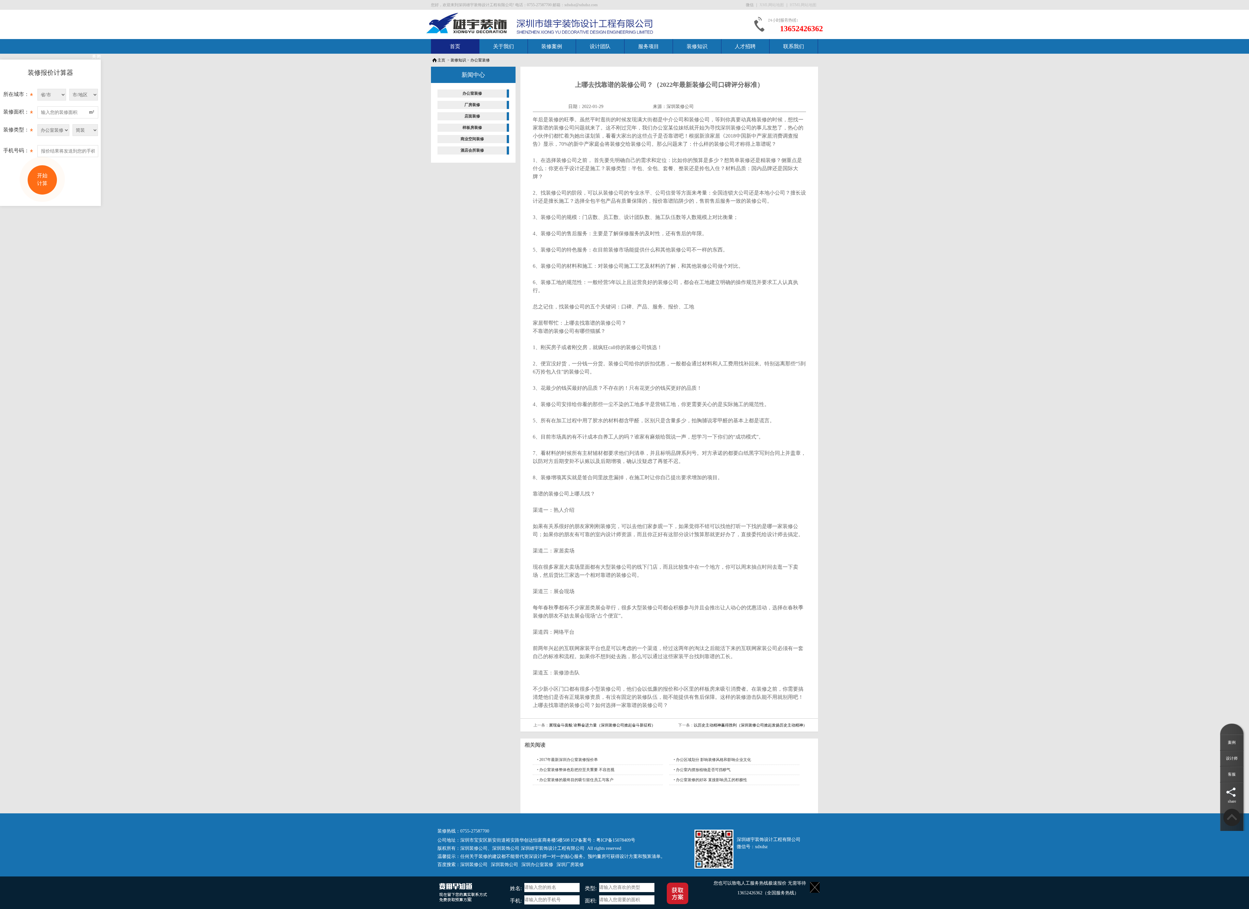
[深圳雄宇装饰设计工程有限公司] (467, 22)
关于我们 (503, 46)
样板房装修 (472, 127)
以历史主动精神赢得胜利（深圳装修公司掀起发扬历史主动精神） (750, 725)
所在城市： (18, 95)
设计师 (1232, 758)
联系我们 (793, 46)
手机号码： (18, 152)
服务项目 (648, 46)
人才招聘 (745, 46)
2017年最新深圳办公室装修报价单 (568, 759)
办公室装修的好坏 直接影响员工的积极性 (711, 780)
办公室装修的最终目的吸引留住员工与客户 (576, 780)
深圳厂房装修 (570, 864)
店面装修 (472, 116)
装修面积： (18, 113)
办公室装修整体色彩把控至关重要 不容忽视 (576, 769)
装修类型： (18, 131)
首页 (455, 46)
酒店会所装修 (472, 150)
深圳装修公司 (680, 106)
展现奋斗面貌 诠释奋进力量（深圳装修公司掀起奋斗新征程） (602, 725)
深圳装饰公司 (505, 848)
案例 (1232, 742)
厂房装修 (472, 104)
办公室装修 (480, 60)
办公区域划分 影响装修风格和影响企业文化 (713, 759)
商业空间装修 (472, 139)
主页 (441, 60)
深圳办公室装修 (537, 864)
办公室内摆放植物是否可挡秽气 (703, 769)
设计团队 (600, 46)
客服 (1232, 774)
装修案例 (551, 46)
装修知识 (697, 46)
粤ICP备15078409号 (615, 840)
